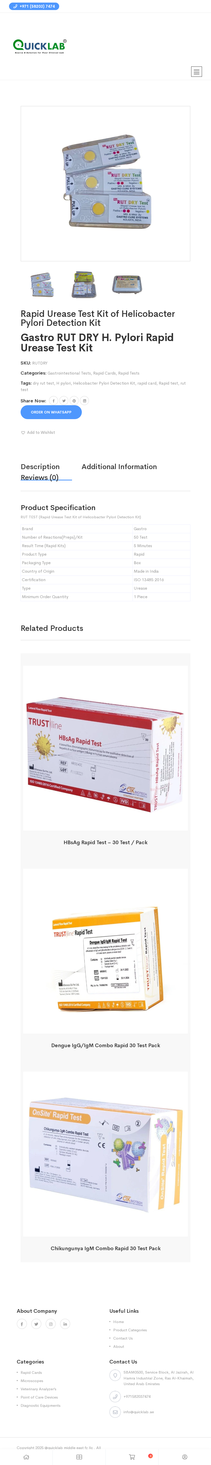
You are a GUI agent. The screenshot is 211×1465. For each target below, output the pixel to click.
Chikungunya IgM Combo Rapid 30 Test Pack (106, 1248)
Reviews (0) (40, 477)
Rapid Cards (104, 373)
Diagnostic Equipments (40, 1405)
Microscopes (32, 1380)
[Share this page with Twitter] (63, 400)
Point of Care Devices (39, 1397)
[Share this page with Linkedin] (84, 400)
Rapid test (168, 383)
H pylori (63, 383)
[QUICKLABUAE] (38, 46)
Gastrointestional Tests (69, 373)
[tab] (51, 466)
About (118, 1346)
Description (40, 466)
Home (118, 1321)
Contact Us (123, 1338)
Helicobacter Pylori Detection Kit (104, 383)
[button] (53, 400)
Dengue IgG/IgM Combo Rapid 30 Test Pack (105, 1045)
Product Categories (130, 1329)
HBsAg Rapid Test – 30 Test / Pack (105, 842)
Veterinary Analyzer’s (38, 1388)
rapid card (146, 383)
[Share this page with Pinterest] (74, 400)
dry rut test (43, 383)
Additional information (119, 466)
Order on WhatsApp (51, 412)
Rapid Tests (128, 373)
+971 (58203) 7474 (37, 6)
